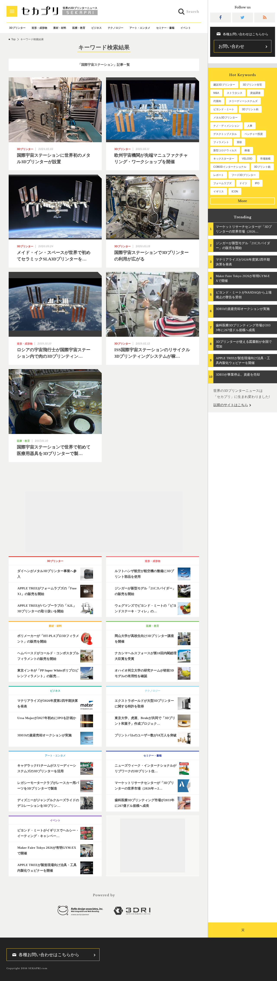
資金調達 (255, 92)
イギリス (218, 191)
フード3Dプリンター (244, 175)
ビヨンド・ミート (223, 109)
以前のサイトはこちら (230, 405)
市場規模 (265, 158)
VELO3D (247, 158)
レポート (218, 175)
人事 (249, 125)
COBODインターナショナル (229, 166)
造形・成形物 (39, 27)
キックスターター (223, 158)
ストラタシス (234, 92)
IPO (257, 183)
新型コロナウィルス (225, 150)
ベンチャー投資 (254, 134)
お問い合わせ (231, 46)
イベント (185, 27)
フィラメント (221, 142)
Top (13, 39)
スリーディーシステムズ (243, 101)
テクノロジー (115, 27)
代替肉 (217, 101)
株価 (247, 150)
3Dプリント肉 (250, 109)
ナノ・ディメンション (226, 125)
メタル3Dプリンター (225, 117)
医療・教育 (78, 27)
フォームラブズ (222, 183)
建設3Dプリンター (224, 84)
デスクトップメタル (225, 134)
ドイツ (243, 183)
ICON (235, 191)
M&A (216, 92)
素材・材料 (59, 27)
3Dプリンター (17, 27)
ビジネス (96, 27)
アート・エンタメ (139, 27)
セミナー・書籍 (165, 27)
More (242, 201)
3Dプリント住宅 (252, 84)
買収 (239, 142)
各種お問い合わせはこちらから (49, 954)
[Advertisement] (104, 521)
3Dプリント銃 (262, 166)
